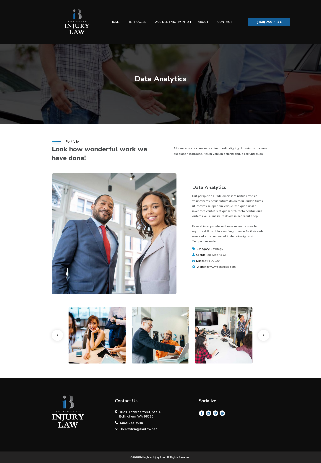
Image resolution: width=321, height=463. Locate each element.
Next (263, 335)
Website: (203, 266)
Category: (203, 249)
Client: (200, 255)
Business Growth (88, 349)
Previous (57, 335)
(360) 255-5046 (131, 423)
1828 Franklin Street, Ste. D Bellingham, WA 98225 (140, 414)
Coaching (79, 356)
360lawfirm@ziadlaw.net (138, 429)
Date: (200, 261)
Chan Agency (211, 349)
